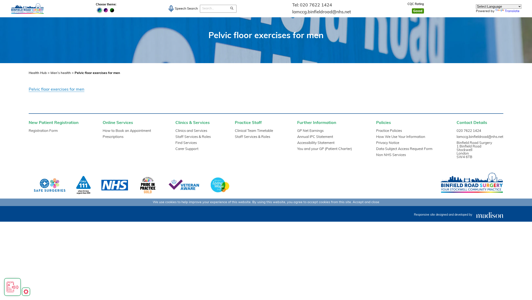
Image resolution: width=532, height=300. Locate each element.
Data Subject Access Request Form (404, 149)
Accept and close (366, 202)
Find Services (186, 143)
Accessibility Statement (316, 143)
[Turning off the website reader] (12, 287)
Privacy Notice (387, 143)
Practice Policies (389, 131)
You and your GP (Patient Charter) (324, 149)
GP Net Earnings (310, 131)
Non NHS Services (391, 155)
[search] (231, 9)
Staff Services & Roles (193, 137)
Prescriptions (113, 137)
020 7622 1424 (316, 5)
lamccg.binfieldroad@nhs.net (321, 12)
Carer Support (186, 149)
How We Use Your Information (400, 137)
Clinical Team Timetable (254, 131)
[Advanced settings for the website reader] (26, 292)
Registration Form (43, 131)
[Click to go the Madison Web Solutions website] (489, 214)
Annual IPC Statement (315, 137)
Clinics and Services (191, 131)
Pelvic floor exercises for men (56, 90)
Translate (512, 11)
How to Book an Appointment (127, 131)
